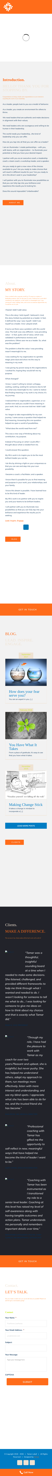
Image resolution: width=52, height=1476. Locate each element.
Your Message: (11, 1354)
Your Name (10, 1318)
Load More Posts (26, 826)
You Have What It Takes (23, 725)
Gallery (29, 672)
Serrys (36, 1457)
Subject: (8, 1342)
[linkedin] (26, 527)
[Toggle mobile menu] (47, 6)
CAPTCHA (9, 1375)
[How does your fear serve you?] (26, 672)
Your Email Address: (14, 1330)
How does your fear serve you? (23, 672)
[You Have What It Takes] (26, 725)
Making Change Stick (23, 785)
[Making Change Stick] (26, 785)
